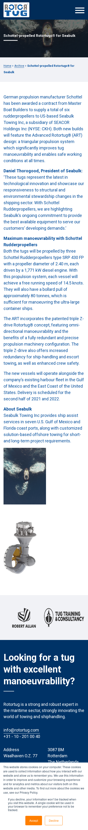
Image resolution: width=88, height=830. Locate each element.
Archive (19, 66)
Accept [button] (33, 820)
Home (7, 66)
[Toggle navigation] (80, 10)
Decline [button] (54, 820)
